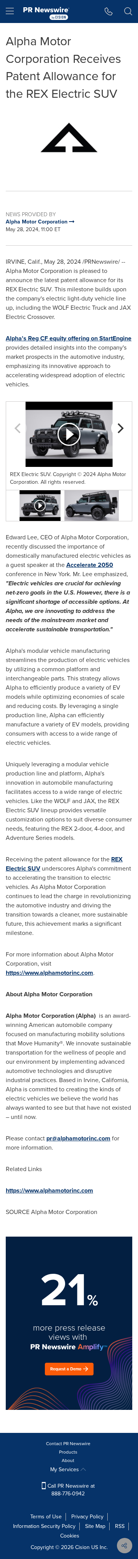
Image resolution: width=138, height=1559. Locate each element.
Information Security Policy (44, 1526)
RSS (120, 1526)
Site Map (95, 1526)
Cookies (69, 1536)
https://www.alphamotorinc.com (49, 972)
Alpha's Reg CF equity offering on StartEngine (68, 338)
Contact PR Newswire (68, 1443)
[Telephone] (108, 11)
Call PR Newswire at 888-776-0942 (70, 1490)
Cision (82, 1547)
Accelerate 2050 (89, 564)
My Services (65, 1469)
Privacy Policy (87, 1517)
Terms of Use (46, 1517)
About (68, 1460)
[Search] (128, 11)
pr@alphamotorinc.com (78, 1138)
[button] (69, 141)
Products (68, 1452)
